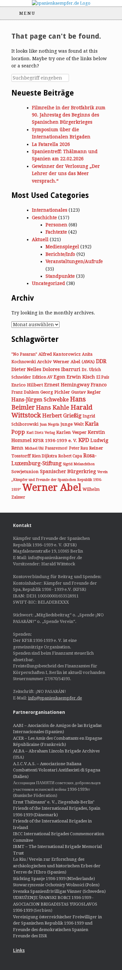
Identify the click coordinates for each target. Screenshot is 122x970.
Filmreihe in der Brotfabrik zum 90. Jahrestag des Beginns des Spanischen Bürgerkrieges (68, 115)
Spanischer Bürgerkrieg (68, 471)
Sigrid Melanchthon (79, 464)
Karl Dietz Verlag (40, 433)
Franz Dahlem (25, 392)
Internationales (49, 210)
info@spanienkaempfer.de (55, 698)
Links (19, 950)
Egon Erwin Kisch (74, 377)
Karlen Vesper (71, 432)
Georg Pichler (55, 392)
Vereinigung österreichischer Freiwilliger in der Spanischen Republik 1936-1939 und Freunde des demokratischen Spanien (57, 923)
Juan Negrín (49, 424)
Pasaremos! (56, 448)
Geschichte (44, 217)
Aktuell (40, 239)
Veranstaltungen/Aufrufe (74, 261)
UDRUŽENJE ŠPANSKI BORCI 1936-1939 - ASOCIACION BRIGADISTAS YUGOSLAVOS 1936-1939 (55, 904)
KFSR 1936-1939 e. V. (55, 440)
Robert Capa (70, 456)
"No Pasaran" (24, 354)
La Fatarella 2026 (51, 144)
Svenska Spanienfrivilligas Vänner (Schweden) (59, 891)
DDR (101, 361)
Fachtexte (56, 232)
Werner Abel (51, 487)
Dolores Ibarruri (61, 369)
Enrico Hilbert (27, 384)
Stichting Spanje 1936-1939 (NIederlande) (54, 878)
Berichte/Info (60, 254)
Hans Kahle (52, 407)
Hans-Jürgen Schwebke (40, 400)
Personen (56, 224)
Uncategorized (48, 283)
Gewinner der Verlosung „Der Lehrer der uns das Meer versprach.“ (66, 174)
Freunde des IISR (30, 935)
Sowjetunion (25, 471)
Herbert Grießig (61, 416)
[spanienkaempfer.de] (61, 3)
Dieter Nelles (26, 369)
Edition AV (42, 377)
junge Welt (72, 424)
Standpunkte (60, 276)
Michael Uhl (34, 448)
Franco (99, 385)
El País (102, 377)
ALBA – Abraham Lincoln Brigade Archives (56, 751)
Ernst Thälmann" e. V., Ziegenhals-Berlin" (53, 802)
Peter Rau (78, 448)
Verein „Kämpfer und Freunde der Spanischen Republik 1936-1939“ (59, 481)
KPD (83, 440)
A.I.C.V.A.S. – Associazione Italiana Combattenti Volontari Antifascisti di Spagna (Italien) (56, 770)
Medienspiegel (62, 246)
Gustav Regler (86, 392)
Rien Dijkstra (44, 456)
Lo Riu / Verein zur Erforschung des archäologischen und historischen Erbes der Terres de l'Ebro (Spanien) (57, 865)
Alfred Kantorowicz (59, 354)
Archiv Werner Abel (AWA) (66, 361)
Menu (27, 13)
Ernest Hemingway (66, 385)
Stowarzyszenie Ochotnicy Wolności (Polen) (56, 884)
